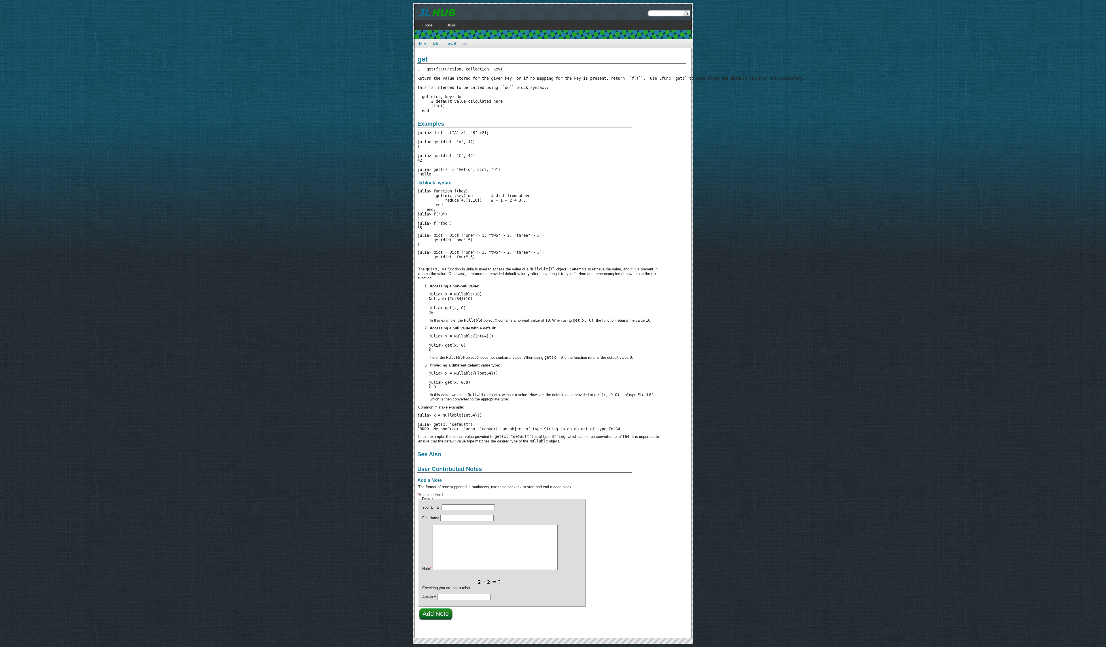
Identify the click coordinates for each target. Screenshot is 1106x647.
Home (422, 43)
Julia (451, 25)
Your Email (431, 507)
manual (451, 43)
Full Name (430, 518)
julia (435, 43)
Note (426, 568)
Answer (429, 597)
